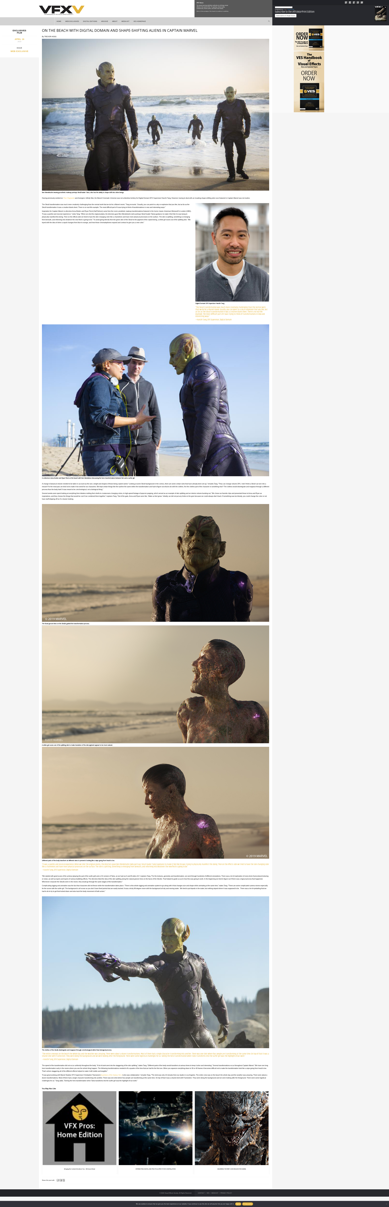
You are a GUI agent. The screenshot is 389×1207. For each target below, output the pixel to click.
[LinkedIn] (358, 2)
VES (208, 1193)
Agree (238, 1204)
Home (59, 21)
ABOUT (115, 21)
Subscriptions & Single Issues (285, 15)
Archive (104, 21)
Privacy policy (247, 1204)
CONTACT (201, 1193)
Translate (290, 9)
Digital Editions (90, 21)
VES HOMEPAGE (140, 21)
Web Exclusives (72, 21)
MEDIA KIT (125, 21)
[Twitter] (350, 2)
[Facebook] (354, 2)
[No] (386, 1204)
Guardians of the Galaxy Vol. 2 (111, 1075)
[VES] (346, 2)
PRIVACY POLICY (226, 1193)
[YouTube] (362, 2)
